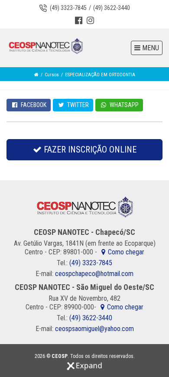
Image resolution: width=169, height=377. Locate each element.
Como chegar (126, 252)
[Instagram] (90, 21)
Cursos (52, 75)
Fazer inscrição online (89, 149)
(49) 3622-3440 (111, 7)
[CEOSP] (45, 46)
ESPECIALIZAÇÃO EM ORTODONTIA (100, 75)
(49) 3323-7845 (68, 7)
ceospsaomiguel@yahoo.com (94, 329)
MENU (149, 48)
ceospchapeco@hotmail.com (94, 274)
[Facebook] (78, 21)
